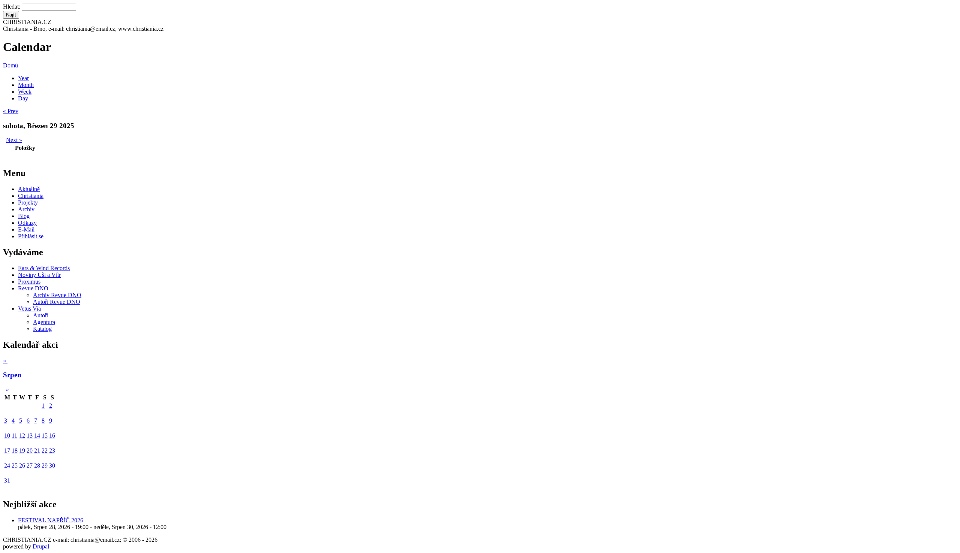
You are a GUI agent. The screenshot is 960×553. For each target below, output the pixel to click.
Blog (24, 216)
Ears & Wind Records (44, 268)
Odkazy (27, 223)
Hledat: (12, 6)
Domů (10, 65)
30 (52, 465)
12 (22, 435)
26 (22, 465)
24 (7, 465)
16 (52, 435)
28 (37, 465)
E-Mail (26, 229)
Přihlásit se (31, 236)
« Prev (10, 111)
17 (7, 450)
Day (23, 98)
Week (25, 91)
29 (45, 465)
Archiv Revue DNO (57, 295)
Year (23, 78)
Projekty (28, 202)
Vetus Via (29, 308)
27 (30, 465)
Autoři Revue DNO (56, 302)
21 (37, 450)
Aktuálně (29, 189)
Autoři (40, 315)
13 (30, 435)
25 (15, 465)
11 (14, 435)
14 (37, 435)
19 (22, 450)
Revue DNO (33, 288)
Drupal (41, 546)
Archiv (26, 209)
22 (45, 450)
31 (7, 480)
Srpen (12, 375)
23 (52, 450)
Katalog (42, 329)
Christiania (31, 196)
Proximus (29, 281)
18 (15, 450)
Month (26, 85)
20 (30, 450)
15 (45, 435)
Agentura (44, 322)
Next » (14, 140)
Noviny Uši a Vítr (39, 275)
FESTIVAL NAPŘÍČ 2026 (50, 520)
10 (7, 435)
